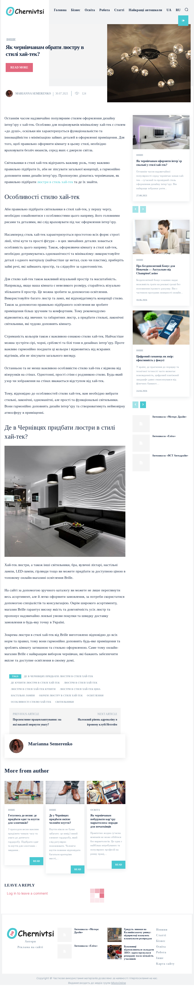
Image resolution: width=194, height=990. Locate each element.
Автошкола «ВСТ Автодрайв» (170, 455)
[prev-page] (135, 209)
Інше (11, 39)
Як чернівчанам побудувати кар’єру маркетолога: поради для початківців (104, 821)
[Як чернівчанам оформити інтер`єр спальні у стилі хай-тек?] (161, 132)
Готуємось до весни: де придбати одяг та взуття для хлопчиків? (24, 819)
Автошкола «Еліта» (164, 436)
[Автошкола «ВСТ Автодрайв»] (141, 462)
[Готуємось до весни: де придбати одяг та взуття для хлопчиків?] (23, 792)
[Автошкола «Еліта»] (141, 443)
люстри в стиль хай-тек (55, 182)
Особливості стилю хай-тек (31, 702)
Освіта (95, 810)
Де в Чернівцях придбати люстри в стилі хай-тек (58, 676)
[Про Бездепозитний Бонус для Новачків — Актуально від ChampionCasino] (161, 237)
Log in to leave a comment (27, 893)
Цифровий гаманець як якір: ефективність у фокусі (155, 358)
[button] (186, 9)
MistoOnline (118, 983)
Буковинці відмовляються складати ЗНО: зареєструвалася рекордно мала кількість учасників (139, 952)
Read (36, 861)
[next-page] (143, 404)
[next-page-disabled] (143, 209)
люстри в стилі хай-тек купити (33, 689)
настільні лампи (23, 695)
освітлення (95, 695)
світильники (64, 702)
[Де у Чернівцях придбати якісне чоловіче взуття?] (65, 792)
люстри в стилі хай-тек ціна (80, 689)
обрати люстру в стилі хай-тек (61, 695)
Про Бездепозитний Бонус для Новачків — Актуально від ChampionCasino (155, 269)
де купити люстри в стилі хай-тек (35, 682)
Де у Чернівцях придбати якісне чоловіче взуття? (60, 819)
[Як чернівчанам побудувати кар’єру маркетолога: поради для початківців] (106, 792)
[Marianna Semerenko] (10, 93)
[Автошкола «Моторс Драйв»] (141, 423)
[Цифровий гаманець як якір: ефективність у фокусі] (161, 327)
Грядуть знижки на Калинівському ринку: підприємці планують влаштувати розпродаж (138, 934)
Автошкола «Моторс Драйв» (169, 416)
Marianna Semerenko (33, 93)
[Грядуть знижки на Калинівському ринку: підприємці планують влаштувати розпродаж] (114, 935)
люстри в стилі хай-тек (80, 682)
